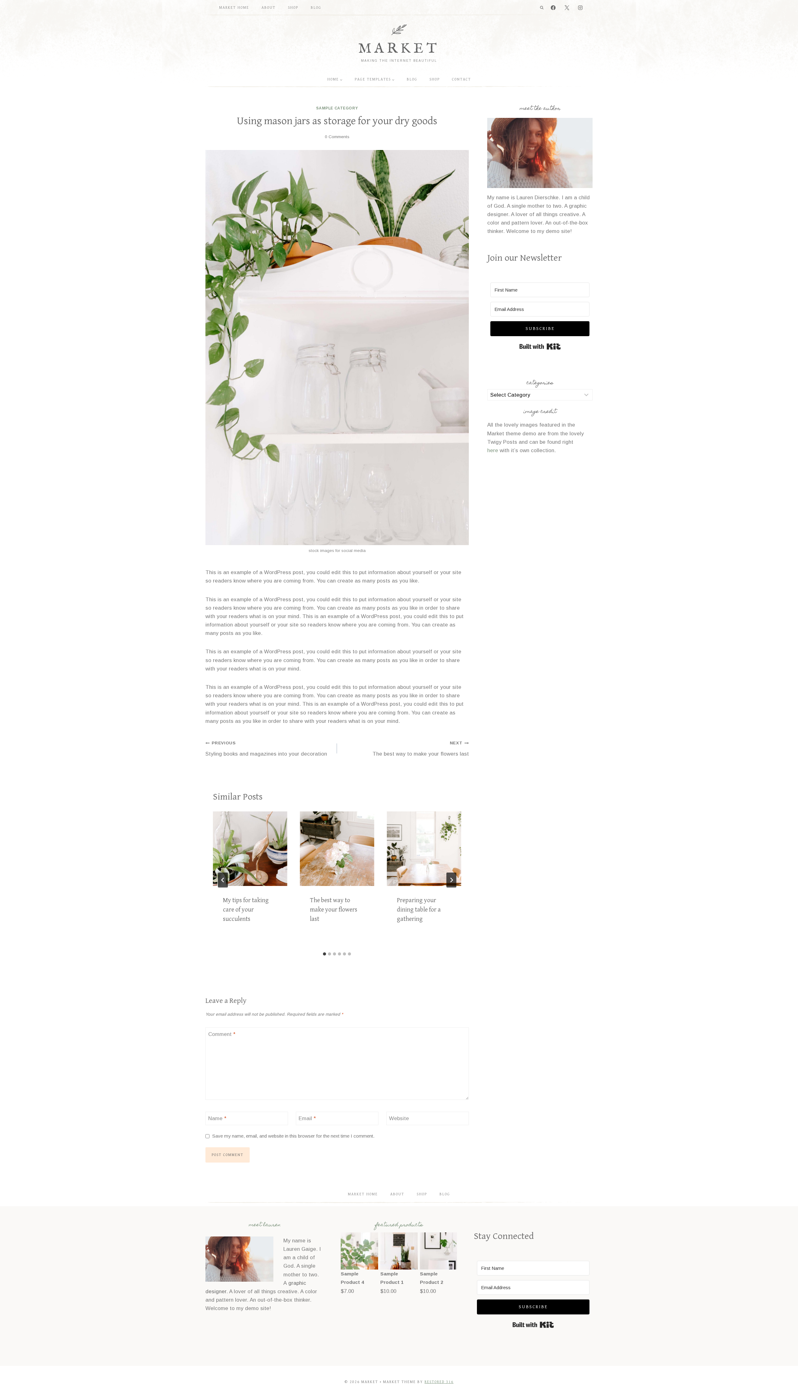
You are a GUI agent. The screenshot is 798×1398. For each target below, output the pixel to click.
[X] (567, 8)
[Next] (451, 880)
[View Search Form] (542, 8)
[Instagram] (580, 8)
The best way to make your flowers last (421, 749)
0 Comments (337, 136)
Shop (293, 8)
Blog (316, 8)
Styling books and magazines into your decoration (266, 749)
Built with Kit (540, 346)
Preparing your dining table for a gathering (419, 910)
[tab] (324, 953)
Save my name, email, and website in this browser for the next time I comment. (293, 1136)
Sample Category (337, 108)
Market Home (234, 8)
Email (307, 1118)
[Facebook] (553, 8)
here (492, 450)
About (269, 8)
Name (217, 1118)
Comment (221, 1034)
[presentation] (250, 848)
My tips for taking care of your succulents (246, 910)
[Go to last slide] (223, 880)
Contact (461, 79)
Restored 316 (439, 1382)
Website (399, 1118)
